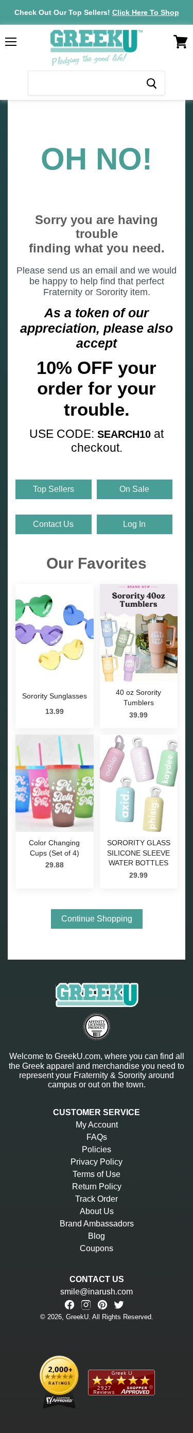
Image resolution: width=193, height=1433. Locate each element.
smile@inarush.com (96, 1291)
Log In (134, 524)
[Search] (151, 83)
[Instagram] (86, 1304)
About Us (97, 1211)
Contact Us (53, 524)
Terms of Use (96, 1174)
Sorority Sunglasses (54, 696)
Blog (96, 1236)
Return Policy (96, 1186)
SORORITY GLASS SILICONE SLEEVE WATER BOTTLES (138, 853)
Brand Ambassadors (97, 1223)
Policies (96, 1149)
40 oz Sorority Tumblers (138, 697)
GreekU (77, 1317)
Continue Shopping (96, 918)
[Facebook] (69, 1304)
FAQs (96, 1137)
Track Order (96, 1199)
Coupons (96, 1248)
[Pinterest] (102, 1304)
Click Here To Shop (145, 12)
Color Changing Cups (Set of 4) (54, 848)
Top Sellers (53, 489)
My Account (97, 1124)
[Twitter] (119, 1304)
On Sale (134, 489)
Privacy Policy (96, 1161)
